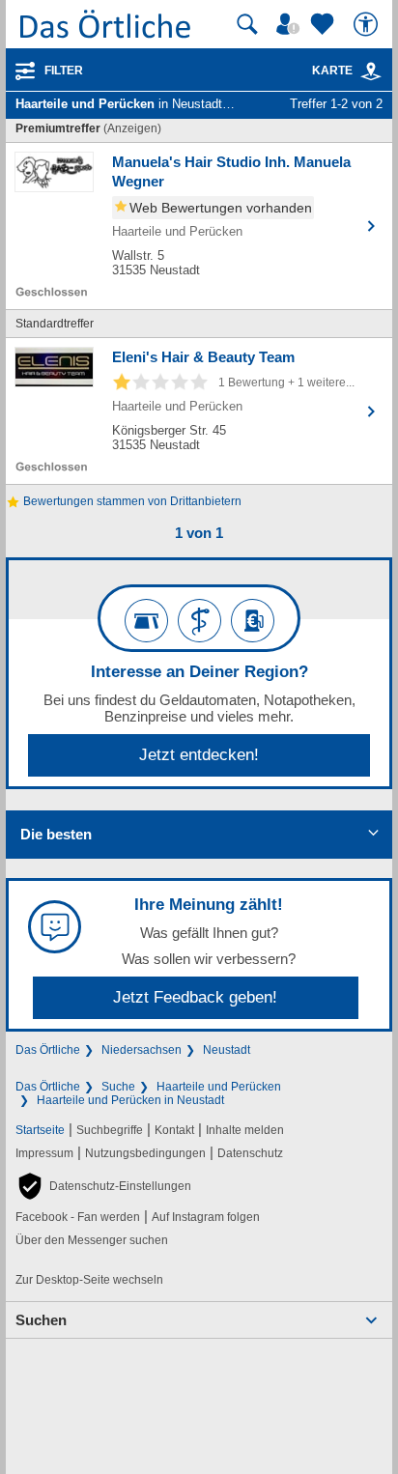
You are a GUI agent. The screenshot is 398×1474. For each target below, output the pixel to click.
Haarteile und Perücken (218, 1086)
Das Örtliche (47, 1050)
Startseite (40, 1130)
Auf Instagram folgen (206, 1217)
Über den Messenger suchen (91, 1240)
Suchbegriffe (109, 1130)
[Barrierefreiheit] (368, 24)
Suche (118, 1086)
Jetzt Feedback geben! (195, 997)
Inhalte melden (245, 1130)
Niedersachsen (141, 1050)
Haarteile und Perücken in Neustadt (130, 1100)
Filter (63, 70)
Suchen (41, 1320)
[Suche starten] (247, 24)
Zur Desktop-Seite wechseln (89, 1280)
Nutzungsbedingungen (145, 1153)
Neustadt (226, 1050)
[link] (371, 71)
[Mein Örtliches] (290, 24)
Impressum (44, 1153)
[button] (103, 1186)
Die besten (56, 834)
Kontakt (174, 1130)
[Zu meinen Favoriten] (324, 24)
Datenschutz (250, 1153)
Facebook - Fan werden (77, 1217)
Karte (332, 70)
